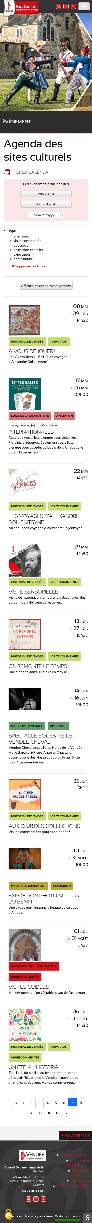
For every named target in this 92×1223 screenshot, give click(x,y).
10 (40, 1113)
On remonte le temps (38, 666)
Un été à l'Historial (35, 1067)
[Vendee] (20, 9)
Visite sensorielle (33, 592)
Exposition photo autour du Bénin (44, 898)
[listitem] (58, 6)
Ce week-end (46, 204)
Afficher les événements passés (46, 286)
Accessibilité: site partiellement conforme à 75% (46, 1216)
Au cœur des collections (44, 826)
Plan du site (80, 1180)
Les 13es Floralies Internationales (33, 428)
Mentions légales (75, 1155)
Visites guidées (29, 987)
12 (57, 1113)
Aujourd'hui (46, 193)
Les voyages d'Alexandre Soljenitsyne (44, 519)
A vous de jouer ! (32, 351)
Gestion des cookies (73, 1186)
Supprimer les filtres (29, 266)
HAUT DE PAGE (77, 1136)
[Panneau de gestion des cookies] (8, 1214)
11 (49, 1113)
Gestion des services (67, 1216)
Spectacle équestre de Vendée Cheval (41, 739)
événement (16, 121)
